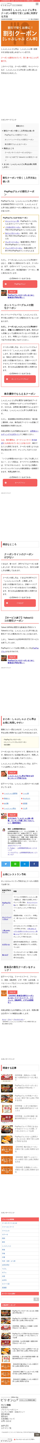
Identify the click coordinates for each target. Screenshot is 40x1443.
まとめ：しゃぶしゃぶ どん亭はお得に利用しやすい (19, 165)
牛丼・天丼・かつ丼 (8, 1261)
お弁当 (4, 1280)
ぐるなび (20, 603)
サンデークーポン (12, 242)
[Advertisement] (20, 97)
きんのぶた (26, 798)
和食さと (7, 798)
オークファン (20, 483)
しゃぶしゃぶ (6, 1246)
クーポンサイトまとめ (9, 1223)
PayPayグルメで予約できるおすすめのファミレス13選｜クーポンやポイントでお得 (26, 1129)
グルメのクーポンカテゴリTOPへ (25, 1439)
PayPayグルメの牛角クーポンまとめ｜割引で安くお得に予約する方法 (27, 1098)
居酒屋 (4, 1288)
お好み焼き (5, 1265)
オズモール (6, 944)
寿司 (3, 1242)
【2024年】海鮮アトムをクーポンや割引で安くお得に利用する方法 (27, 1159)
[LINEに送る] (15, 864)
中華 (3, 1257)
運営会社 (4, 1416)
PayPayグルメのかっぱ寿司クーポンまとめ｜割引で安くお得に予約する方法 (27, 1139)
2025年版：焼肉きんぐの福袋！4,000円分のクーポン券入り (26, 1077)
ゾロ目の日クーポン (13, 227)
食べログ (5, 955)
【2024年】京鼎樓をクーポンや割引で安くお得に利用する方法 (27, 1169)
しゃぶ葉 (26, 793)
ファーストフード (8, 1227)
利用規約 (4, 1407)
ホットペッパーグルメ (19, 379)
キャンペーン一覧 (12, 221)
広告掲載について (8, 1419)
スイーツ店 (5, 1284)
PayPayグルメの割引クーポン (16, 135)
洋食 (3, 1253)
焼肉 (3, 1238)
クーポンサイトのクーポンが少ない (18, 152)
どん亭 (25, 808)
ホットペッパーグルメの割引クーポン (19, 140)
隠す (21, 126)
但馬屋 (25, 803)
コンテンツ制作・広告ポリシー (13, 1412)
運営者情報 (5, 1414)
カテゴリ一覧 (6, 1428)
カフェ (4, 1272)
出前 (3, 1276)
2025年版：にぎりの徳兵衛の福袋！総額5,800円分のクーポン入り (26, 1108)
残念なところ (9, 148)
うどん (4, 1269)
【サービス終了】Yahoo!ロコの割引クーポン (21, 158)
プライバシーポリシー (9, 1410)
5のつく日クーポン (12, 233)
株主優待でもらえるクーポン (16, 144)
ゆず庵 (6, 803)
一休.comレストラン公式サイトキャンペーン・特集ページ (25, 931)
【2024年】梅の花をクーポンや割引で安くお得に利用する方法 (27, 1149)
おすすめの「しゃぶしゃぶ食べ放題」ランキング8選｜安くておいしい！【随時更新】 (21, 820)
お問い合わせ (6, 1421)
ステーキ (5, 1234)
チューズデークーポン (13, 248)
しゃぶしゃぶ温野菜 (10, 793)
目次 (37, 1434)
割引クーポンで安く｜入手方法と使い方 (19, 131)
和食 (3, 1250)
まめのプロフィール (14, 845)
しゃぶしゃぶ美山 (10, 808)
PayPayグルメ (20, 284)
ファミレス (5, 1231)
